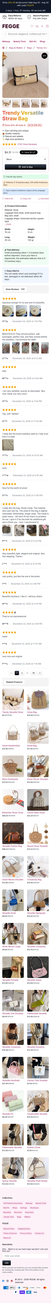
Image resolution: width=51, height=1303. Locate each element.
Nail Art (32, 41)
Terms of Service (10, 1233)
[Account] (42, 26)
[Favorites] (32, 26)
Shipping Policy (24, 1229)
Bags (29, 48)
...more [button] (8, 224)
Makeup (6, 41)
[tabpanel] (25, 485)
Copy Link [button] (26, 198)
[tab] (15, 289)
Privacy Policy (26, 1233)
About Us (7, 1238)
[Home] (3, 48)
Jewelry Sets (8, 1217)
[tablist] (25, 289)
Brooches (18, 1212)
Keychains (29, 1212)
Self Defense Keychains (12, 1203)
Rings (42, 41)
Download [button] (44, 198)
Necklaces (34, 1208)
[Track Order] (37, 26)
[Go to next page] (40, 673)
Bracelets (7, 1212)
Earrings (23, 1208)
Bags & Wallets (16, 48)
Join (6, 1263)
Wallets (27, 1217)
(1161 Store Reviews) (27, 144)
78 (33, 673)
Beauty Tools (19, 41)
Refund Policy (8, 1229)
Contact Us (39, 1233)
